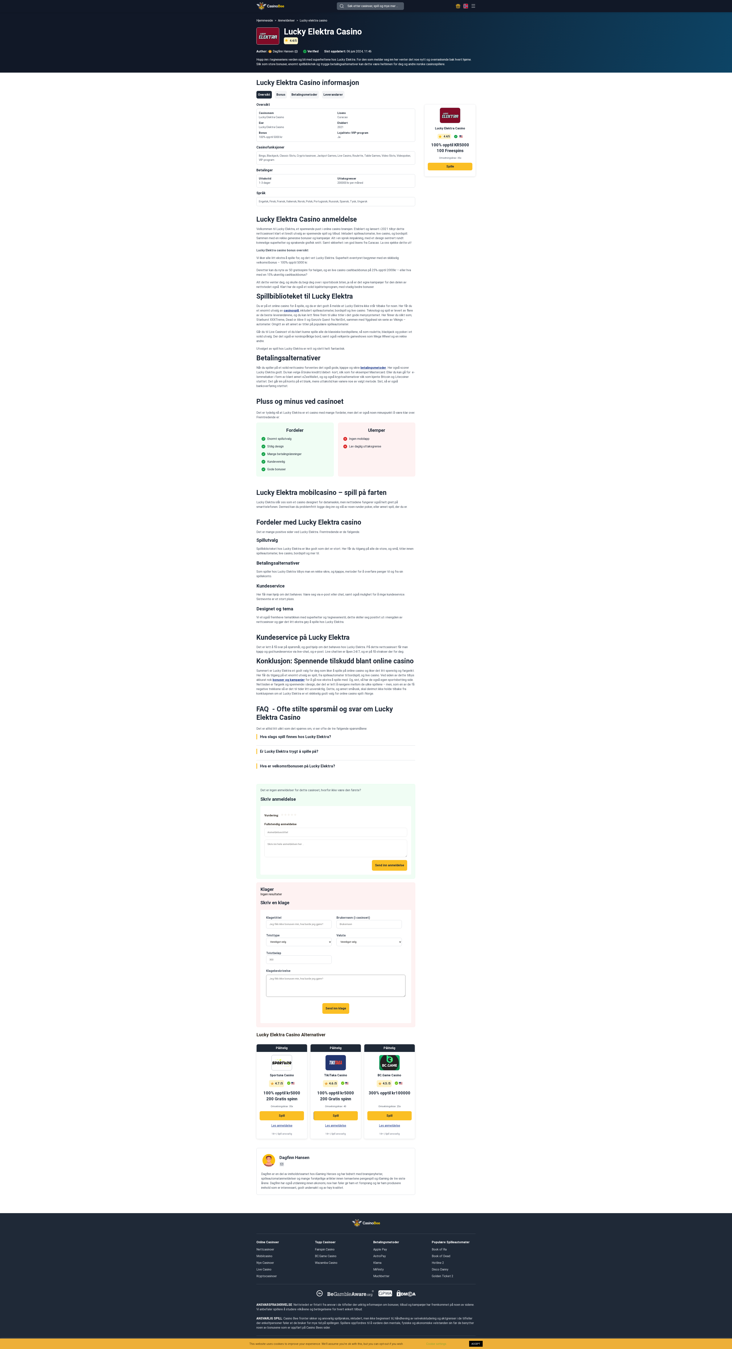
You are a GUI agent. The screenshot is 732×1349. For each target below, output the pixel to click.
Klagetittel (273, 917)
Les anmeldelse (281, 1125)
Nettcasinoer (265, 1249)
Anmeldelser (286, 20)
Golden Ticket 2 (442, 1276)
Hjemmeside (264, 20)
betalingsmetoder (373, 368)
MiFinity (378, 1269)
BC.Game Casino (325, 1256)
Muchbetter (381, 1276)
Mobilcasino (264, 1256)
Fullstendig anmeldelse (280, 824)
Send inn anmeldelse (389, 865)
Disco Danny (440, 1269)
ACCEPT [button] (475, 1343)
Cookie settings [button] (436, 1344)
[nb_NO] (465, 6)
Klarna (377, 1263)
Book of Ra (439, 1249)
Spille (450, 166)
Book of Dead (441, 1256)
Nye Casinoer (265, 1263)
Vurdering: (271, 815)
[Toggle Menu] (473, 6)
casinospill (291, 310)
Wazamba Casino (326, 1263)
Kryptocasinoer (266, 1276)
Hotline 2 (438, 1263)
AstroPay (379, 1256)
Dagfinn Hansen (294, 1157)
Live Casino (263, 1269)
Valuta (341, 935)
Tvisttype (273, 935)
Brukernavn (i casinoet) (353, 917)
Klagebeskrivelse (278, 971)
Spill (282, 1115)
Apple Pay (380, 1249)
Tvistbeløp (273, 953)
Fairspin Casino (325, 1249)
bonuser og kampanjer (289, 680)
